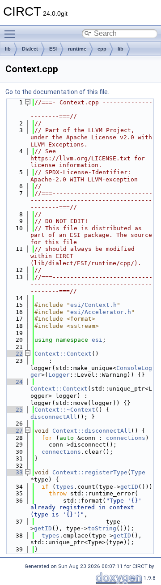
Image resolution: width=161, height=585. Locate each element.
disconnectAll (53, 416)
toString (102, 528)
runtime (77, 49)
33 (14, 472)
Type (138, 472)
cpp (101, 49)
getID (129, 486)
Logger (59, 374)
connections (125, 437)
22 (14, 353)
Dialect (30, 49)
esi (97, 339)
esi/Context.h (93, 304)
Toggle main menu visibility (12, 34)
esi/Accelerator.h (100, 312)
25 (14, 409)
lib (8, 49)
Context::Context (63, 353)
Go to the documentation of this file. (57, 91)
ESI (53, 49)
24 (14, 382)
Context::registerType (89, 472)
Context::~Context (64, 409)
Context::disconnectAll (91, 430)
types (65, 486)
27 (14, 430)
